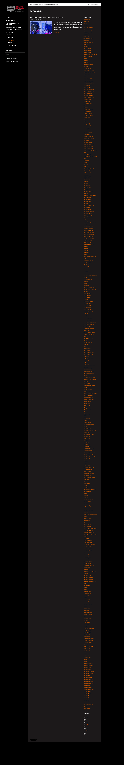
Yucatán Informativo (89, 689)
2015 (85, 726)
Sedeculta (86, 569)
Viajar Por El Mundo (49, 4)
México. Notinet (88, 412)
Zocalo (85, 706)
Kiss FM (86, 336)
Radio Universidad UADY (90, 528)
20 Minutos (86, 21)
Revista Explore (88, 549)
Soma (85, 598)
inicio (31, 4)
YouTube (14, 761)
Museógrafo (87, 432)
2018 (85, 721)
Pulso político (87, 518)
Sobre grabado (88, 593)
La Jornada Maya (88, 354)
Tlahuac (86, 620)
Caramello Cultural (89, 91)
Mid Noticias (87, 416)
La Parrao (86, 356)
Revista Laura (87, 553)
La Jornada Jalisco (89, 352)
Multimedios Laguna (89, 424)
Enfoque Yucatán (88, 228)
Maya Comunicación (89, 395)
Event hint (86, 246)
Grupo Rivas (87, 297)
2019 (85, 719)
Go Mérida (86, 285)
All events (86, 36)
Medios (8, 35)
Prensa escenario (88, 499)
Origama (86, 481)
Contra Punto (87, 128)
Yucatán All (87, 675)
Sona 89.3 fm (87, 600)
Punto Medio (87, 520)
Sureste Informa (88, 604)
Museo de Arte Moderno (90, 430)
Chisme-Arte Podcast (13, 27)
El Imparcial (87, 185)
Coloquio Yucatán (88, 115)
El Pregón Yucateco (89, 205)
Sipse (85, 589)
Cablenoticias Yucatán (90, 73)
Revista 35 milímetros (89, 544)
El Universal (87, 218)
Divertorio (86, 160)
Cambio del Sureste (89, 83)
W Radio (86, 653)
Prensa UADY (87, 502)
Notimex (86, 461)
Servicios (9, 32)
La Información (87, 348)
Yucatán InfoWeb (88, 692)
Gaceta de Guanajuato (90, 273)
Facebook (7, 761)
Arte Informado (87, 50)
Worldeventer (87, 657)
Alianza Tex (87, 34)
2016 (85, 724)
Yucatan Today (87, 698)
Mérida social (87, 401)
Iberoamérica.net (88, 312)
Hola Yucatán (87, 305)
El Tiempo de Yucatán (89, 216)
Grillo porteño (87, 293)
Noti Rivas (86, 442)
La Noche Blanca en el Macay (40, 17)
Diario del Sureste (88, 148)
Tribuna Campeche (89, 628)
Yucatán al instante (89, 671)
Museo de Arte (87, 428)
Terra (85, 616)
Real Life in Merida (89, 532)
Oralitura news (87, 475)
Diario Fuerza (87, 154)
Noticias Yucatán (88, 450)
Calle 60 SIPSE (88, 79)
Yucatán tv (86, 702)
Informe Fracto (87, 326)
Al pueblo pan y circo (89, 30)
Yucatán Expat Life (88, 683)
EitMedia (86, 164)
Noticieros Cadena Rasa (90, 457)
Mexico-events (87, 410)
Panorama (86, 487)
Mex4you (86, 408)
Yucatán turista (87, 700)
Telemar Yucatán (88, 612)
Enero (86, 730)
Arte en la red (87, 48)
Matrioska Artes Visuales (90, 393)
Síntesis (86, 587)
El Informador (87, 187)
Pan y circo (86, 485)
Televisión (12, 45)
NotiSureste (87, 465)
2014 (56, 4)
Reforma (86, 536)
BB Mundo (86, 66)
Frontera (86, 271)
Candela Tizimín (88, 87)
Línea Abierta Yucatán (89, 385)
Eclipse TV (86, 162)
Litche (85, 387)
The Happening (88, 618)
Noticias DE (87, 444)
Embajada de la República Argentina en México (90, 222)
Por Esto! (86, 497)
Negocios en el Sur (89, 434)
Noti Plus (86, 440)
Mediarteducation (88, 397)
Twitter (10, 761)
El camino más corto (89, 169)
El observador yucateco (90, 195)
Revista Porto (87, 557)
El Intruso (86, 189)
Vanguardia (87, 636)
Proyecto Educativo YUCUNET (13, 23)
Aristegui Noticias (88, 42)
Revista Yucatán (88, 561)
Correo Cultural (88, 132)
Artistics (86, 62)
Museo (8, 18)
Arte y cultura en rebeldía (90, 54)
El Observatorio (88, 197)
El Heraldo (86, 183)
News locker (87, 438)
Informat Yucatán (88, 318)
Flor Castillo (87, 265)
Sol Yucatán (87, 596)
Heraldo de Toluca (88, 301)
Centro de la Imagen (89, 95)
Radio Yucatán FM (88, 530)
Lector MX (86, 375)
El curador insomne (89, 171)
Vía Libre (86, 645)
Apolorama (86, 40)
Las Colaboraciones (89, 373)
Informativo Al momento (90, 322)
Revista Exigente (88, 546)
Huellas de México (88, 310)
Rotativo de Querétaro (89, 565)
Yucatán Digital (88, 677)
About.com (86, 24)
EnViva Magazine (88, 230)
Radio (10, 42)
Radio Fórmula (87, 524)
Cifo (85, 105)
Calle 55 (86, 77)
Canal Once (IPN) (88, 85)
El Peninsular (87, 201)
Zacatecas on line (88, 704)
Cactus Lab (87, 75)
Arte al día (86, 46)
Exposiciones (10, 20)
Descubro (86, 140)
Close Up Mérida (88, 109)
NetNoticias (87, 436)
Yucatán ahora (87, 669)
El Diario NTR (87, 177)
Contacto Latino (88, 126)
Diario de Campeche (89, 144)
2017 (85, 722)
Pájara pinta (87, 483)
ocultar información (93, 4)
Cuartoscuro (87, 134)
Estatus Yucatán (88, 240)
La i (85, 346)
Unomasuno (87, 634)
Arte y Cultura (87, 52)
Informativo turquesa (89, 324)
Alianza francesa (88, 32)
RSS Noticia (87, 567)
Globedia (86, 281)
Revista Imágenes (88, 551)
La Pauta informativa (89, 359)
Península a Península (90, 489)
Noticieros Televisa (89, 459)
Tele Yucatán (87, 608)
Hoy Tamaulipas (88, 307)
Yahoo (85, 659)
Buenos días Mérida (89, 70)
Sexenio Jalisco (88, 575)
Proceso (86, 504)
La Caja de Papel (88, 338)
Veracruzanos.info (88, 640)
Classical (86, 107)
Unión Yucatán (87, 632)
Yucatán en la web (88, 681)
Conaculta (86, 122)
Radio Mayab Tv (88, 526)
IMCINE (86, 314)
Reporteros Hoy (88, 542)
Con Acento (87, 117)
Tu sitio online (87, 630)
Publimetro (86, 512)
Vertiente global (88, 642)
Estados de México (89, 238)
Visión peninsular (88, 649)
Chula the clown (88, 103)
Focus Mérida (87, 267)
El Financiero (87, 179)
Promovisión (87, 508)
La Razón (86, 363)
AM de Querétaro (88, 38)
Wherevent (86, 655)
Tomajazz (86, 624)
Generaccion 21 (88, 279)
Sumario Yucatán (88, 602)
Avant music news (88, 64)
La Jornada (87, 350)
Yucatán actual (87, 667)
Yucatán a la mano (88, 665)
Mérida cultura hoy (88, 399)
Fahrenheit (86, 252)
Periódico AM (87, 491)
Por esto (86, 495)
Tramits (85, 626)
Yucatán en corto (88, 679)
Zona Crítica (87, 708)
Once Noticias (87, 471)
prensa (41, 4)
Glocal (85, 283)
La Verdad (86, 367)
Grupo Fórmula (88, 295)
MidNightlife (87, 418)
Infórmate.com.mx (88, 320)
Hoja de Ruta (87, 303)
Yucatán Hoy (87, 685)
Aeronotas (86, 26)
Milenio (85, 420)
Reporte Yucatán (88, 540)
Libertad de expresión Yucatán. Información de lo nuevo (90, 379)
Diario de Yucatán (88, 146)
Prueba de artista (88, 510)
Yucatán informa (88, 687)
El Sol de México (88, 213)
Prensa (12, 40)
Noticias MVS (87, 446)
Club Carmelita (88, 111)
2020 (85, 717)
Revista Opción (88, 555)
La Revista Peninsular (89, 365)
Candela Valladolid (89, 89)
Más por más (87, 391)
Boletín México (87, 68)
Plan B (85, 493)
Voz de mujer (87, 651)
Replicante (86, 538)
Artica (85, 58)
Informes (9, 50)
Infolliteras (86, 316)
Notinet (85, 463)
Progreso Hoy (87, 506)
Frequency (86, 269)
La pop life (86, 361)
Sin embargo (87, 585)
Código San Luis (88, 113)
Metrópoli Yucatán (88, 406)
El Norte (86, 193)
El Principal (87, 207)
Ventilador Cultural (88, 638)
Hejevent (86, 299)
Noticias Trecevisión (89, 448)
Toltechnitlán (87, 622)
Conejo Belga (87, 124)
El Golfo (86, 181)
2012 (85, 735)
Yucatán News (87, 696)
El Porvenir (86, 203)
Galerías (11, 48)
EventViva (86, 248)
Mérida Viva (87, 403)
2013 (85, 733)
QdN (85, 522)
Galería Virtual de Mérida (90, 275)
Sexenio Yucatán (88, 577)
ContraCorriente (88, 130)
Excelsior (86, 250)
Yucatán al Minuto (88, 673)
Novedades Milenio (89, 467)
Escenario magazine (89, 232)
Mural (85, 426)
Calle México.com (88, 81)
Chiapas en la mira (89, 97)
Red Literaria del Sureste (90, 534)
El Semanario (87, 209)
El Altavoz (86, 167)
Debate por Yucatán (89, 138)
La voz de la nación (89, 371)
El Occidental (87, 199)
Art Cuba (86, 44)
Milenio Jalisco (87, 422)
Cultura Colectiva (88, 136)
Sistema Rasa (87, 591)
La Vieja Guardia (88, 369)
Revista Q (86, 559)
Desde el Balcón (88, 142)
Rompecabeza (87, 563)
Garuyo (85, 277)
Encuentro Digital (88, 226)
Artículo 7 (86, 60)
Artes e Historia (88, 56)
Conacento (86, 120)
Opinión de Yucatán (89, 473)
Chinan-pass (87, 101)
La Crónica (86, 340)
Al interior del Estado (89, 28)
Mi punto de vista (88, 414)
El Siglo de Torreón (89, 211)
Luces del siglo (88, 389)
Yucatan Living (87, 694)
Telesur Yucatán (88, 614)
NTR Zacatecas (88, 469)
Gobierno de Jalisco (89, 287)
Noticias (11, 37)
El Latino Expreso (88, 191)
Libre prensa (87, 383)
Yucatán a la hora (88, 663)
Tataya (85, 606)
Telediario (86, 610)
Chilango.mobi (87, 99)
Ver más (56, 32)
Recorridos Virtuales (14, 29)
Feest (85, 254)
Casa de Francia (88, 93)
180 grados (87, 19)
